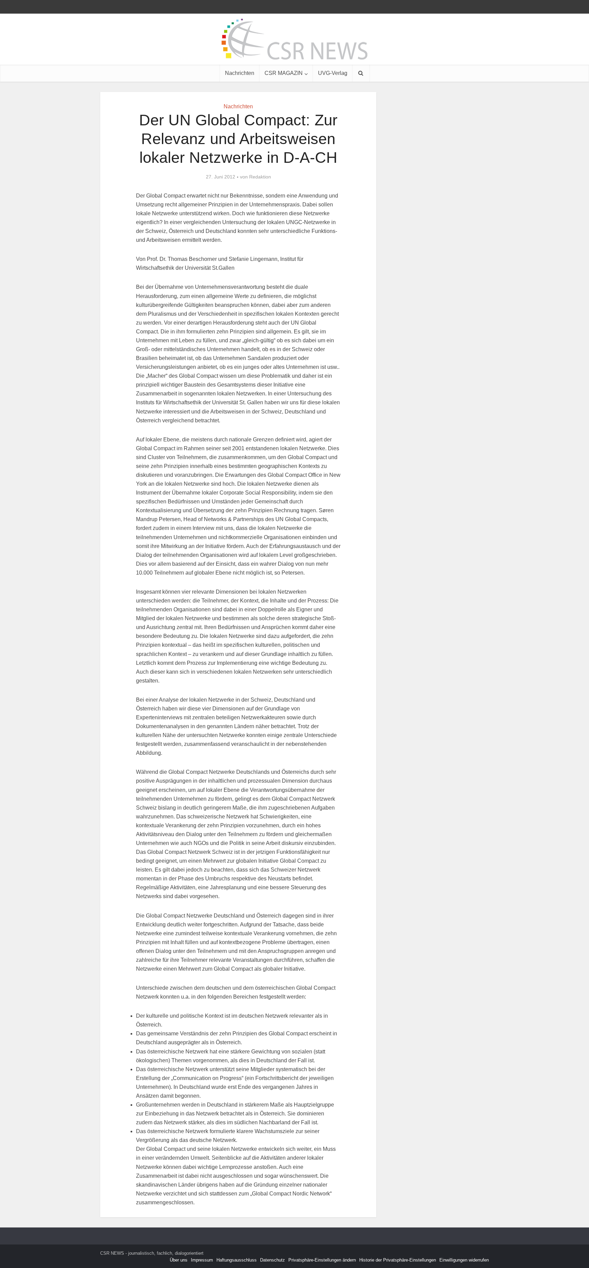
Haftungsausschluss (236, 1260)
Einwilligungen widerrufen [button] (464, 1260)
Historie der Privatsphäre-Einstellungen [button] (397, 1260)
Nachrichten (239, 73)
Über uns (178, 1260)
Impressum (202, 1260)
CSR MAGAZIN (284, 73)
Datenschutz (272, 1260)
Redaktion (260, 176)
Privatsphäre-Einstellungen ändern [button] (322, 1260)
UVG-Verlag (332, 73)
